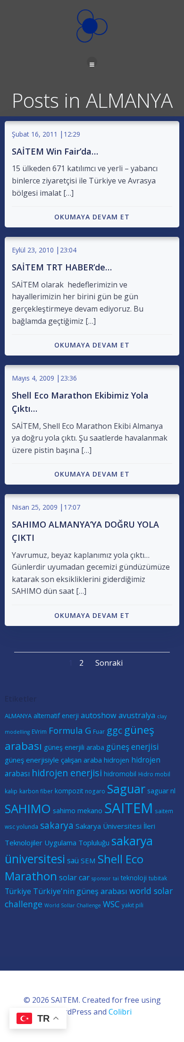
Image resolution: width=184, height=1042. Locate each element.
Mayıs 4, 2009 (33, 377)
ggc (114, 730)
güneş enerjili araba (74, 747)
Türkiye (18, 891)
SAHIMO (28, 808)
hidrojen (116, 759)
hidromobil (120, 773)
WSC (111, 904)
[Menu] (92, 62)
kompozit (69, 790)
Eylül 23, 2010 (33, 249)
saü (73, 860)
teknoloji (134, 877)
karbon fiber (36, 791)
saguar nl (161, 790)
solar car (74, 877)
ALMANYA (18, 716)
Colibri (120, 1012)
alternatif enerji (56, 715)
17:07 (72, 507)
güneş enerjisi (132, 746)
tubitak (158, 878)
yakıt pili (132, 905)
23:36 (68, 377)
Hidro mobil (154, 774)
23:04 (68, 249)
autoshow (99, 715)
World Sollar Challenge (72, 905)
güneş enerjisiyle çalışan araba (53, 759)
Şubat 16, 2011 (35, 134)
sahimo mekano (77, 810)
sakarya (57, 825)
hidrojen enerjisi (67, 772)
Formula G (70, 730)
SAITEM (128, 808)
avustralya (136, 715)
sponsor (101, 878)
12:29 (72, 134)
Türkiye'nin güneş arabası (80, 891)
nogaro (95, 791)
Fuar (99, 731)
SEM (88, 860)
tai (116, 878)
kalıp (11, 791)
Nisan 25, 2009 (35, 507)
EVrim (39, 731)
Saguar (126, 789)
